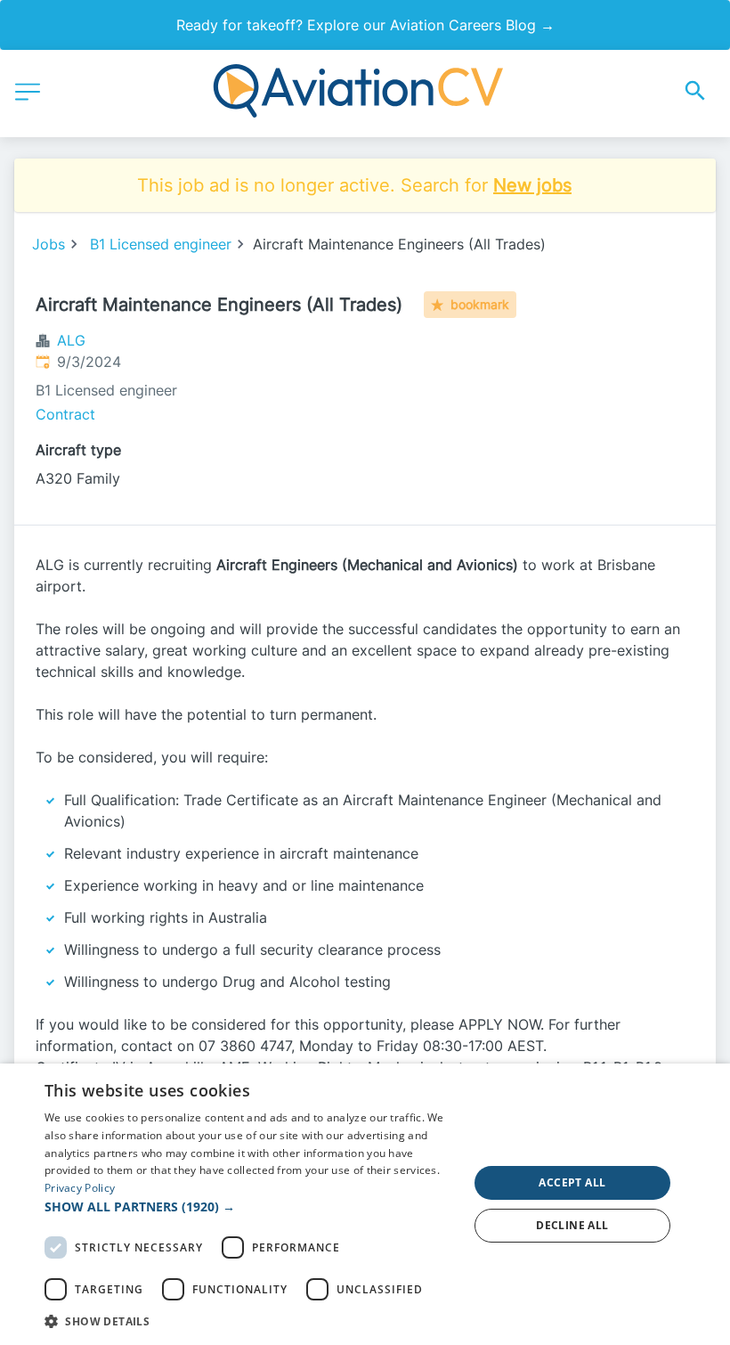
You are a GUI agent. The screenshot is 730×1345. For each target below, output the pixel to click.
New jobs (532, 185)
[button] (250, 1206)
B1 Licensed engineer (160, 244)
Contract (65, 414)
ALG (71, 340)
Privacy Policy (80, 1187)
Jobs (48, 244)
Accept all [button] (572, 1182)
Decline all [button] (572, 1225)
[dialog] (365, 1204)
